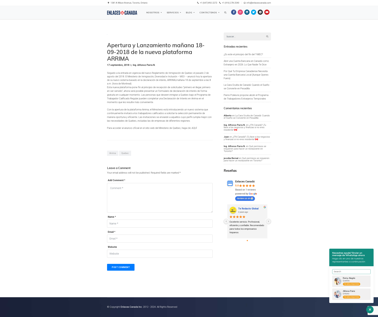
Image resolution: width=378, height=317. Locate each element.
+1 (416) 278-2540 (230, 3)
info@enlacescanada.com (259, 3)
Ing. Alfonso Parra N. (234, 125)
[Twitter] (253, 12)
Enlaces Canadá (245, 181)
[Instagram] (240, 12)
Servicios (173, 12)
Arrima (112, 153)
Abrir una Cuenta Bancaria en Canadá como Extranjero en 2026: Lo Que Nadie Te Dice (246, 63)
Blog (189, 12)
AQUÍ (194, 128)
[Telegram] (260, 12)
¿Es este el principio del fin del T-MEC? (243, 54)
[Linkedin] (247, 12)
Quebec (125, 153)
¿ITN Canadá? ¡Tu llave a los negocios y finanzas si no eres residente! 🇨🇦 (245, 127)
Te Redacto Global (248, 208)
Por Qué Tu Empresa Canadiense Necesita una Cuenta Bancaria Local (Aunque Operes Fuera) (246, 75)
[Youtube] (266, 12)
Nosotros (152, 12)
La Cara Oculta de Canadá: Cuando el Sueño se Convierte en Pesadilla (246, 87)
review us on (243, 198)
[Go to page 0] (247, 240)
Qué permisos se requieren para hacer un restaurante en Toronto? (245, 148)
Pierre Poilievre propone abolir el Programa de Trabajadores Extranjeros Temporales (246, 97)
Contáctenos (208, 12)
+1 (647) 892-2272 (208, 3)
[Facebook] (233, 12)
